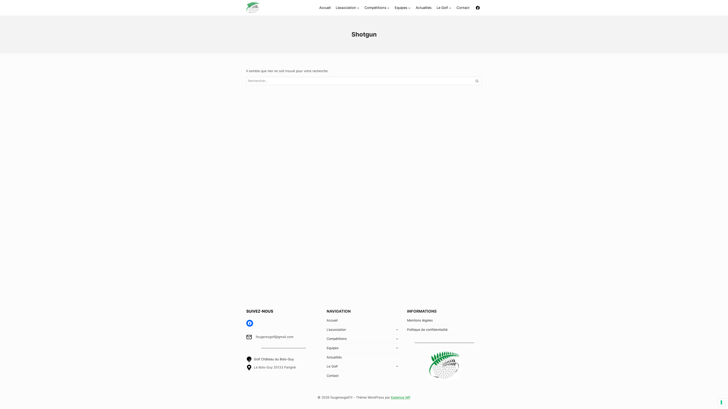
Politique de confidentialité (427, 330)
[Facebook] (478, 8)
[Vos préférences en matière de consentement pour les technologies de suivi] (721, 402)
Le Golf (332, 366)
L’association (336, 330)
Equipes (333, 348)
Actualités (423, 8)
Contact (463, 8)
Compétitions (337, 339)
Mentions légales (420, 320)
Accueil (325, 8)
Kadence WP (400, 397)
